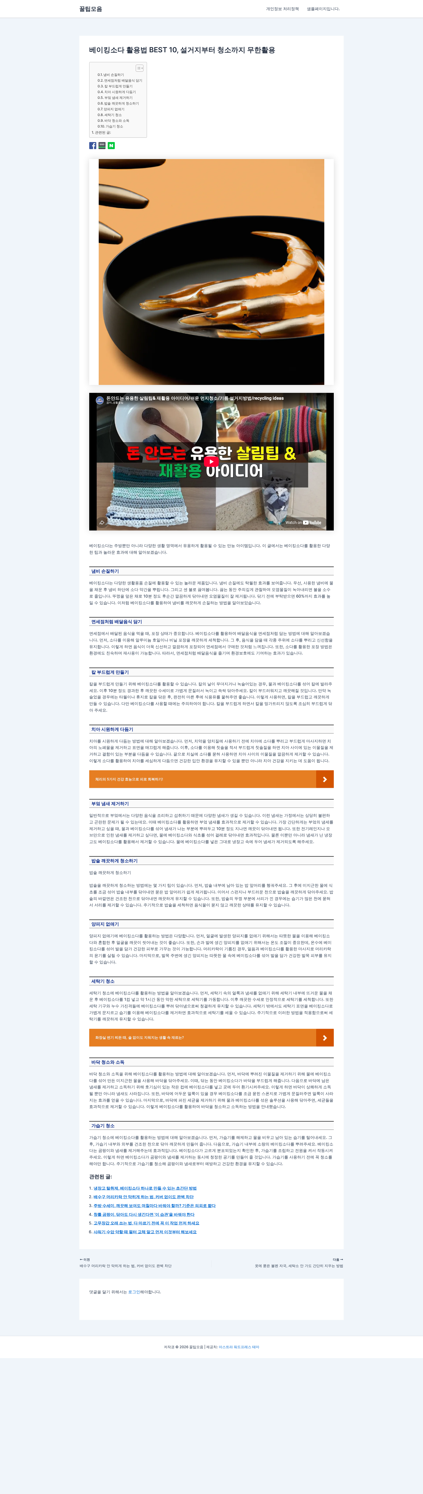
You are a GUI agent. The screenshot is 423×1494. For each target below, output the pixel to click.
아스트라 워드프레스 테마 (239, 1347)
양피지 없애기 (114, 109)
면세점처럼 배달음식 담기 (123, 80)
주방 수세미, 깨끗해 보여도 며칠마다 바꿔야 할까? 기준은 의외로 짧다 (155, 1205)
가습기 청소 (114, 126)
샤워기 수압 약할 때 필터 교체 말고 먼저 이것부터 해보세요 (145, 1232)
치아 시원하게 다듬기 (120, 92)
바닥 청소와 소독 (116, 120)
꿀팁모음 (90, 8)
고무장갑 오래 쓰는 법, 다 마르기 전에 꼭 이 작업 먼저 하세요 (146, 1223)
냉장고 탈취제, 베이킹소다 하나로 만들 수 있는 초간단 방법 (145, 1188)
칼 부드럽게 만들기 (118, 86)
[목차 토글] (137, 68)
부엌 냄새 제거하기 (118, 98)
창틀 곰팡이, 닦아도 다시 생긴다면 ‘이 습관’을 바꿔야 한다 (144, 1214)
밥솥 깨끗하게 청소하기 (121, 103)
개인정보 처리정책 (282, 8)
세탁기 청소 (113, 115)
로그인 (134, 1292)
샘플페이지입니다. (323, 8)
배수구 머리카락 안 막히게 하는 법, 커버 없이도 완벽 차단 (144, 1196)
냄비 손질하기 (113, 75)
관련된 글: (103, 132)
